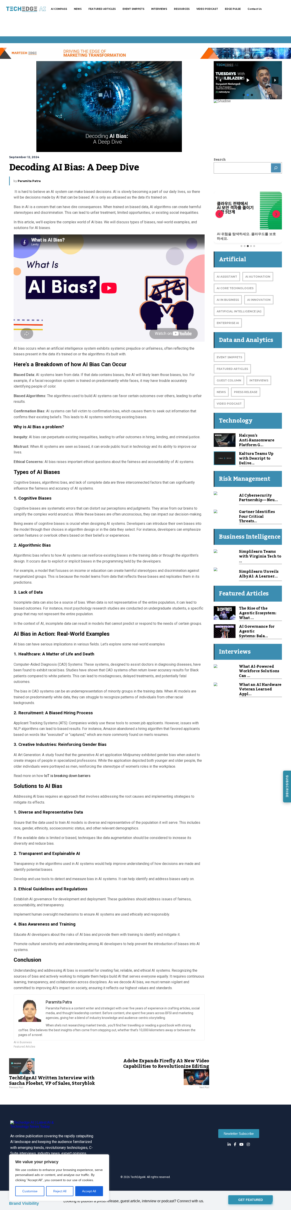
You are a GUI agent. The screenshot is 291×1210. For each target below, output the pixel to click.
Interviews (258, 380)
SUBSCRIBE (287, 786)
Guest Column (229, 380)
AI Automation (257, 276)
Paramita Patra (29, 181)
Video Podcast (229, 403)
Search (220, 160)
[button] (220, 80)
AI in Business (23, 1042)
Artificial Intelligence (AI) (239, 311)
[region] (59, 1177)
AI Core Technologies (235, 288)
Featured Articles (24, 1046)
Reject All (59, 1191)
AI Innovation (259, 299)
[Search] (276, 167)
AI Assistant (227, 276)
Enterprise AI (228, 323)
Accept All (89, 1191)
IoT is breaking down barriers (67, 776)
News (221, 392)
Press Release (245, 392)
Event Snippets (229, 357)
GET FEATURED (250, 1200)
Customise (30, 1191)
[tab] (241, 246)
